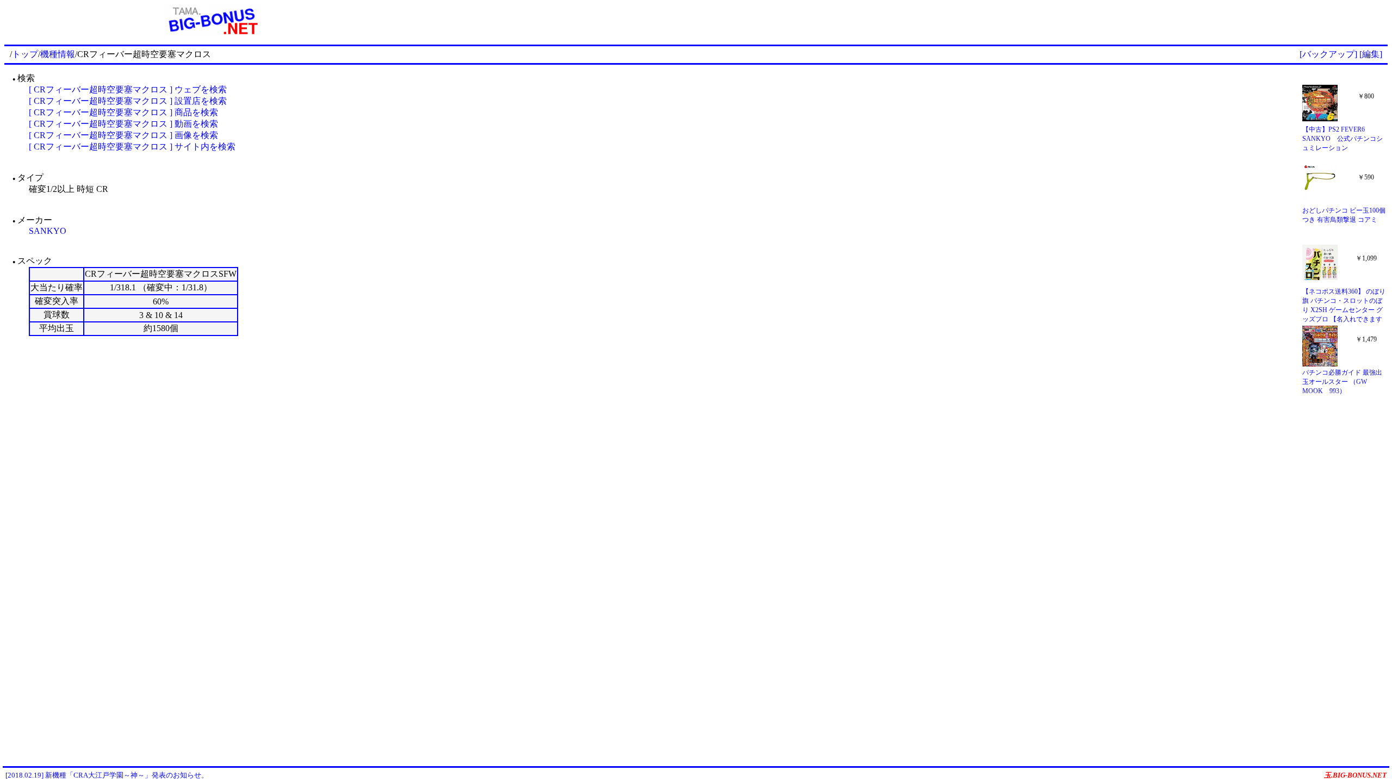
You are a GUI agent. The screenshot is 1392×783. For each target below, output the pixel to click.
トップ (25, 54)
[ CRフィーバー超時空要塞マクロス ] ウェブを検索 (128, 89)
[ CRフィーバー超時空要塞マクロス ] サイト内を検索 (132, 146)
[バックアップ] (1328, 54)
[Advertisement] (903, 20)
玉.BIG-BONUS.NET (1355, 775)
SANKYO (47, 230)
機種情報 (57, 54)
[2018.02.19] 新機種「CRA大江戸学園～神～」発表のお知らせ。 (106, 775)
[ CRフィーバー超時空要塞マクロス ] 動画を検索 (123, 123)
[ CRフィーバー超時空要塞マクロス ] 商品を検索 (123, 112)
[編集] (1370, 54)
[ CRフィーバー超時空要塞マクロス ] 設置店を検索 (128, 100)
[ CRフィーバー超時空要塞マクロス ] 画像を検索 (123, 135)
